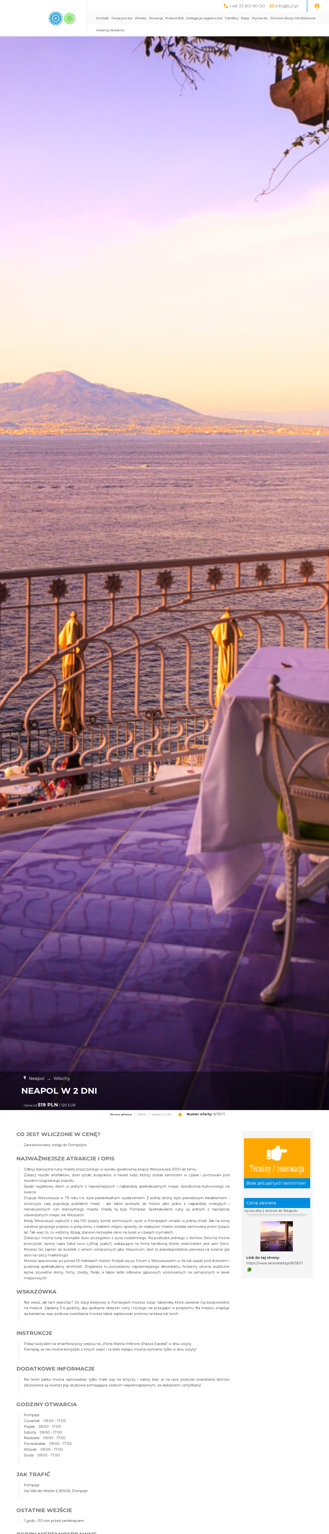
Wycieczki (260, 18)
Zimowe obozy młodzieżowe (293, 18)
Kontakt (103, 18)
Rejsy (245, 18)
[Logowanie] (317, 6)
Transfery (232, 18)
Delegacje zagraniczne (204, 18)
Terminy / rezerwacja (277, 1168)
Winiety (140, 18)
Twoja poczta (121, 18)
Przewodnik (174, 18)
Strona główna (121, 1114)
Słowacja (156, 18)
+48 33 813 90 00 (247, 5)
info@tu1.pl (286, 5)
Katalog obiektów (111, 30)
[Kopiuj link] (249, 1269)
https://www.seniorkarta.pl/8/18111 (274, 1263)
